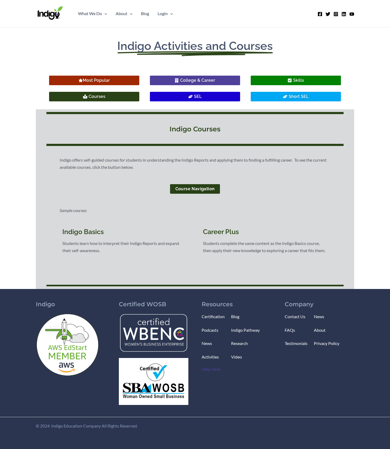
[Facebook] (320, 14)
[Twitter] (328, 14)
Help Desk (211, 369)
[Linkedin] (343, 14)
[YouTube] (351, 14)
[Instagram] (335, 14)
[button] (104, 13)
